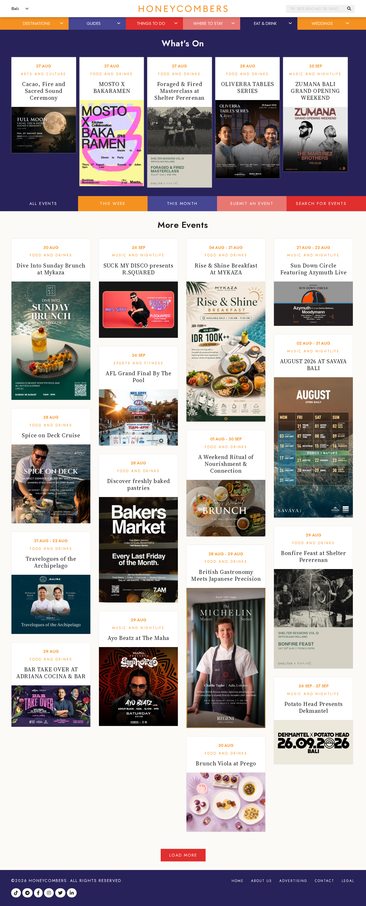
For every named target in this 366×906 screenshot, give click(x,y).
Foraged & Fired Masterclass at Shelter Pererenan (179, 91)
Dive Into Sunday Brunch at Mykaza (50, 269)
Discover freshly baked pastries (138, 484)
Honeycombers (48, 880)
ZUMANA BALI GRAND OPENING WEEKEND (315, 91)
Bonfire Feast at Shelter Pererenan (313, 556)
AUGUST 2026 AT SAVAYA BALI (313, 364)
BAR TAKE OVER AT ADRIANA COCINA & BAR (50, 672)
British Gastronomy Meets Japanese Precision (226, 575)
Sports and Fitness (139, 363)
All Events (43, 203)
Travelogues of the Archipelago (51, 562)
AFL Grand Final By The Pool (138, 376)
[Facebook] (39, 893)
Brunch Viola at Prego (226, 763)
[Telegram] (28, 893)
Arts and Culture (43, 74)
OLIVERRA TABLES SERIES (247, 87)
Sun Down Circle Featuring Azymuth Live (313, 269)
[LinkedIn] (72, 893)
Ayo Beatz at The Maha (138, 638)
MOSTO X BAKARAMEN (111, 87)
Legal (348, 880)
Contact (324, 880)
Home (238, 880)
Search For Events (321, 203)
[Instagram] (49, 893)
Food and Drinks (111, 74)
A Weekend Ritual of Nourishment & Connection (226, 464)
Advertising (293, 880)
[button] (62, 23)
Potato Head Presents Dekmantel (313, 707)
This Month (182, 203)
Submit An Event (251, 203)
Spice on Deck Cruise (51, 435)
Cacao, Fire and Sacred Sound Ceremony (43, 91)
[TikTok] (16, 893)
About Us (261, 880)
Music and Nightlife (315, 74)
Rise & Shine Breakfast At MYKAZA (225, 269)
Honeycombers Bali (183, 8)
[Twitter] (61, 893)
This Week (113, 203)
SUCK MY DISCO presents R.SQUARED (138, 269)
